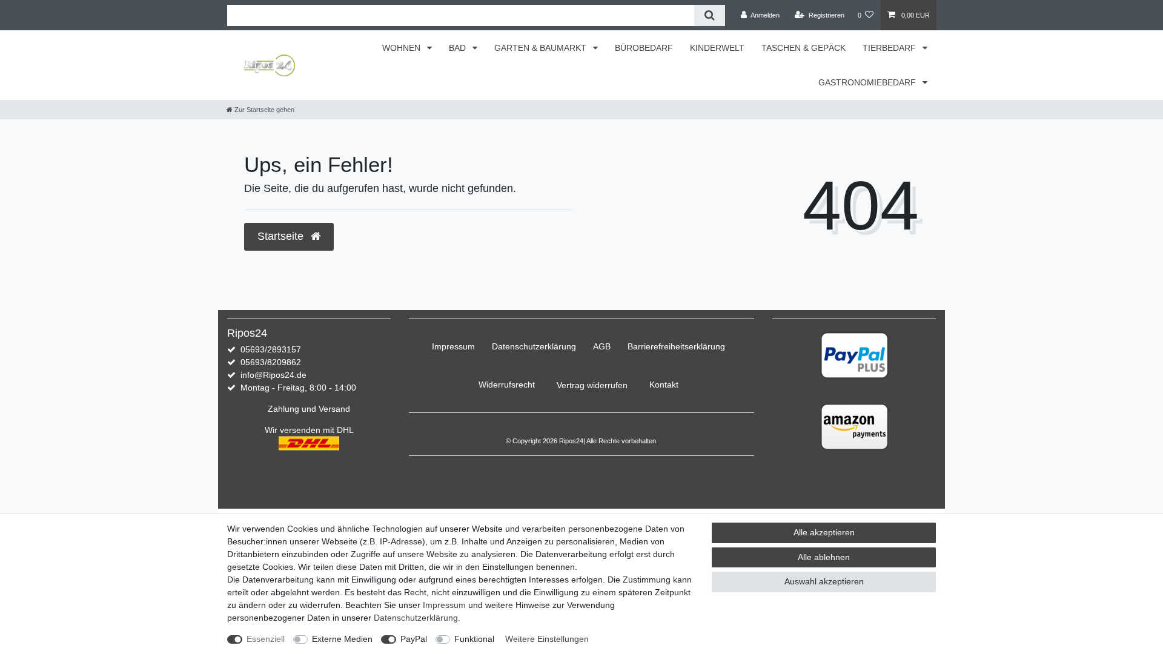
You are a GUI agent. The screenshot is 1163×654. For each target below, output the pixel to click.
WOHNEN (402, 48)
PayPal (413, 639)
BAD (458, 48)
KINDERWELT (717, 48)
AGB (602, 346)
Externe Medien (342, 639)
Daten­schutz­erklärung (534, 346)
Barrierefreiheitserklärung (676, 346)
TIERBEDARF (890, 48)
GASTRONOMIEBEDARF (868, 82)
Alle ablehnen (824, 557)
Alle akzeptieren (824, 532)
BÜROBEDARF (644, 48)
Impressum (453, 346)
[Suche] (709, 15)
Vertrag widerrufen (592, 385)
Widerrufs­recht (507, 384)
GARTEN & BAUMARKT (541, 48)
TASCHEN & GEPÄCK (803, 48)
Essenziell (266, 639)
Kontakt (663, 384)
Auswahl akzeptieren (824, 581)
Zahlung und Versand (309, 409)
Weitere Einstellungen (547, 639)
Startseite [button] (281, 236)
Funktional (474, 639)
